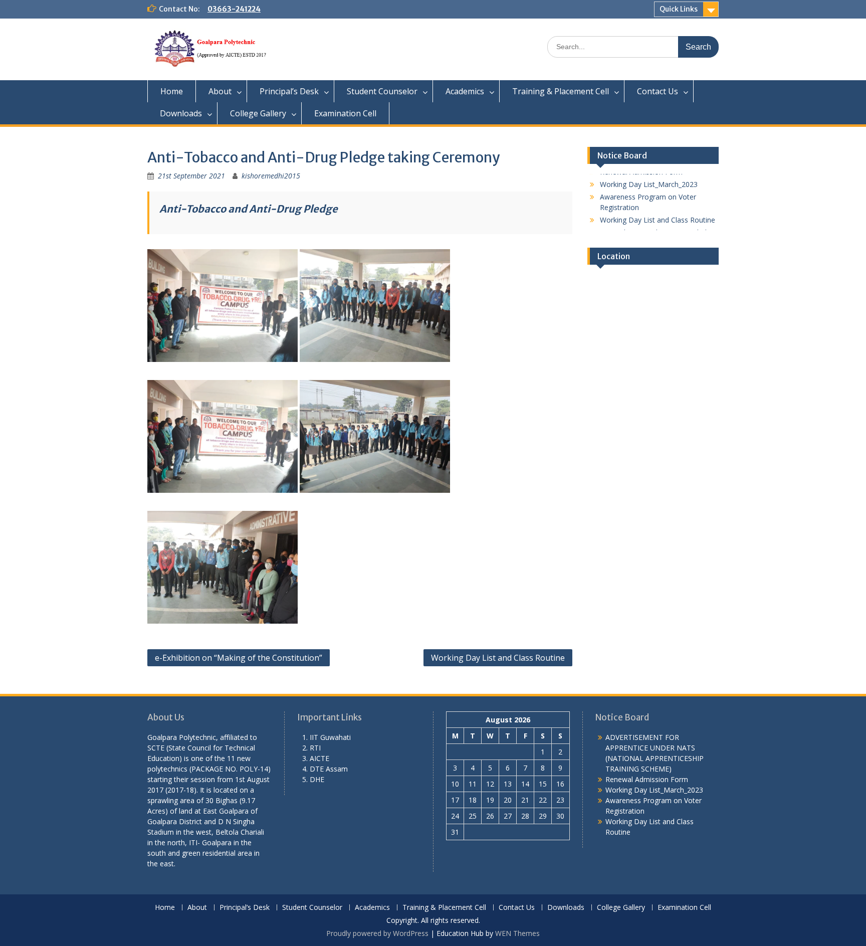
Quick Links (679, 9)
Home (171, 91)
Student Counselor (382, 91)
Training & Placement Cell (560, 91)
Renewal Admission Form (646, 779)
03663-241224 (234, 9)
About (220, 91)
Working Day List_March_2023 (654, 790)
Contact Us (657, 91)
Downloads (181, 113)
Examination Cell (345, 113)
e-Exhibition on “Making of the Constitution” (238, 657)
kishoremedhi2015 (271, 175)
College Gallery (258, 113)
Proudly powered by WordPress (377, 933)
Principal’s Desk (289, 91)
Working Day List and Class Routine (498, 657)
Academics (465, 91)
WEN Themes (517, 933)
